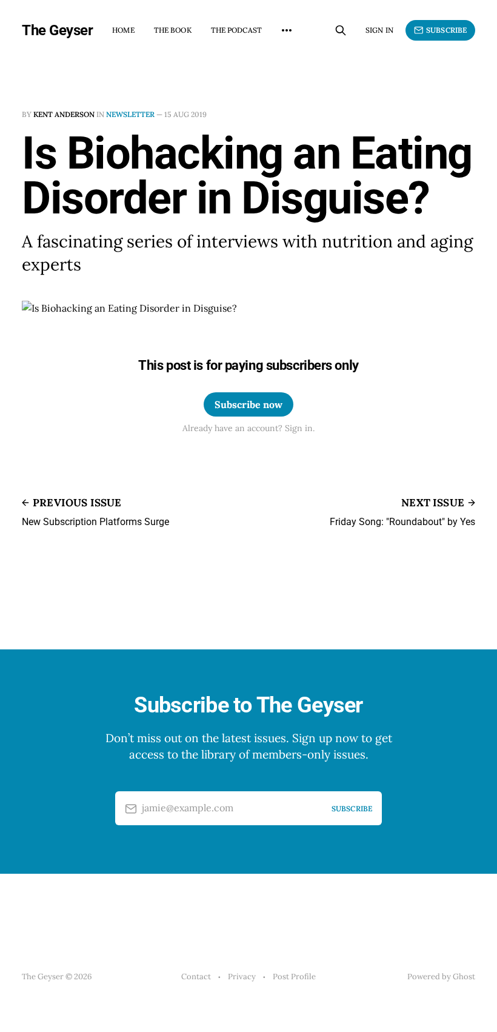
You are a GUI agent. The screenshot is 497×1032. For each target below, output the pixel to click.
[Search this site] (341, 30)
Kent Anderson (64, 114)
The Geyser (57, 30)
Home (123, 30)
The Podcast (236, 30)
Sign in (379, 30)
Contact (196, 976)
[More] (287, 30)
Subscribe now (248, 404)
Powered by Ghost (441, 976)
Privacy (242, 976)
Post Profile (294, 976)
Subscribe (446, 30)
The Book (173, 30)
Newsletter (130, 114)
